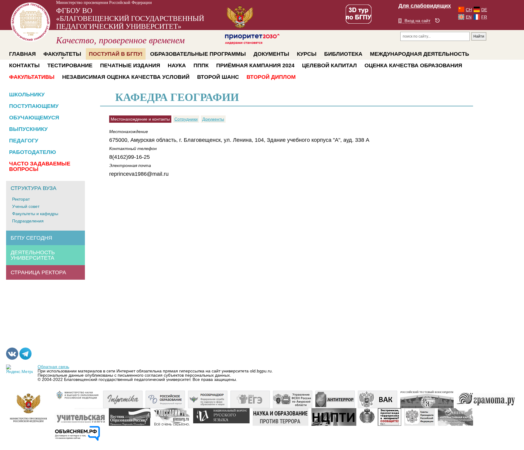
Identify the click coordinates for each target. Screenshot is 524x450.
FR (484, 17)
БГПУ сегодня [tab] (31, 238)
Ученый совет (25, 206)
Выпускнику (28, 129)
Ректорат (21, 199)
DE (484, 9)
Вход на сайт (417, 20)
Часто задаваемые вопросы (39, 166)
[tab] (141, 119)
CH (469, 9)
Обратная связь (53, 366)
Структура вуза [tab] (33, 188)
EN (469, 17)
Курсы (307, 54)
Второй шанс (218, 77)
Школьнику (27, 95)
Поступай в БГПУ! (116, 54)
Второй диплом (271, 77)
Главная (22, 54)
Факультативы (32, 77)
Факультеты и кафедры (35, 213)
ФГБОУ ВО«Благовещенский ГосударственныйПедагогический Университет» (130, 26)
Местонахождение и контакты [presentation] (140, 119)
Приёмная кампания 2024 (255, 65)
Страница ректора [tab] (38, 272)
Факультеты (62, 54)
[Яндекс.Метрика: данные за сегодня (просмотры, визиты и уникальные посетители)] (19, 369)
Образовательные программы (198, 54)
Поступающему (34, 106)
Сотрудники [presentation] (186, 119)
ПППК (201, 65)
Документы (271, 54)
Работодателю (32, 152)
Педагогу (23, 141)
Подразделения (28, 220)
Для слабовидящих (424, 6)
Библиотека (343, 54)
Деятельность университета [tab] (33, 255)
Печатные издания (130, 65)
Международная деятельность (419, 54)
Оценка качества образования (413, 65)
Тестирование (69, 65)
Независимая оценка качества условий (126, 77)
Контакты (24, 65)
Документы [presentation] (213, 119)
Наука (177, 65)
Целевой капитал (329, 65)
